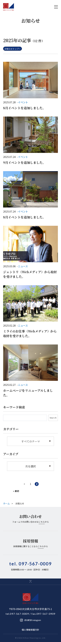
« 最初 (16, 491)
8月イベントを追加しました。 (24, 108)
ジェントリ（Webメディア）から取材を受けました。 (30, 274)
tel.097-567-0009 (17, 613)
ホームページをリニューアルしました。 (28, 392)
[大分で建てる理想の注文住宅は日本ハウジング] (8, 7)
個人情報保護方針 (30, 629)
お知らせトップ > (12, 48)
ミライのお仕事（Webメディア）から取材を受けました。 (30, 333)
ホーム (6, 503)
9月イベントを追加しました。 (24, 162)
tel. (30, 563)
